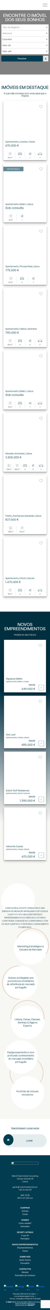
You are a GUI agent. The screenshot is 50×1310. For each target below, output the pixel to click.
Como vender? (25, 1223)
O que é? (25, 1235)
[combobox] (25, 27)
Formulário (25, 1226)
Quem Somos (25, 1260)
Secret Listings (25, 1232)
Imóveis (25, 1211)
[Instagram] (21, 1288)
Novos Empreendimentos (25, 1244)
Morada (25, 1272)
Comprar (25, 1208)
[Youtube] (41, 1288)
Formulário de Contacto (25, 1275)
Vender (25, 1220)
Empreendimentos (25, 1248)
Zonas (25, 1214)
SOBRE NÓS (25, 1257)
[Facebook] (9, 1288)
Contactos (25, 1269)
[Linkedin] (31, 1288)
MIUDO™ (31, 1305)
